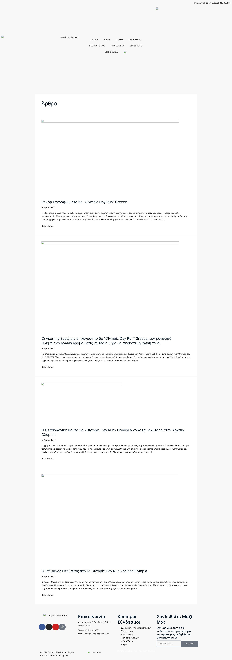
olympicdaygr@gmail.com (93, 633)
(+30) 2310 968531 (89, 630)
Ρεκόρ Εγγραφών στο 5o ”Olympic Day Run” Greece (84, 202)
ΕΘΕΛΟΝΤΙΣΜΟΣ (97, 45)
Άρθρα (44, 207)
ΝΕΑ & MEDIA (134, 39)
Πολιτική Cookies (147, 651)
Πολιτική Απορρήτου (127, 651)
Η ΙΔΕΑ (107, 39)
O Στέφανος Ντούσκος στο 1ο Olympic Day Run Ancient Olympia (94, 571)
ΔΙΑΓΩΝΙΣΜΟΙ (136, 45)
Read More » (47, 225)
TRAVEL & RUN (117, 45)
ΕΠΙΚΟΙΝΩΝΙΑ (111, 52)
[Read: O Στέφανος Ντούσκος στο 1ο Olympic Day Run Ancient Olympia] (110, 519)
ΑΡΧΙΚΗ (94, 39)
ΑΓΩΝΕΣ (119, 39)
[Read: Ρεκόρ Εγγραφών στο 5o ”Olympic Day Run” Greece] (110, 158)
